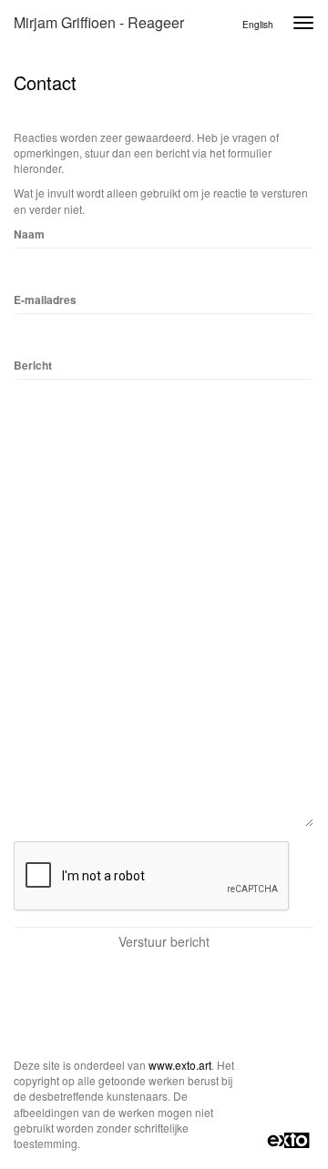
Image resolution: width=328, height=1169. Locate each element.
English (257, 24)
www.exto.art (180, 1064)
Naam (29, 234)
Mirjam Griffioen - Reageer (99, 22)
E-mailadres (45, 300)
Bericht (33, 365)
